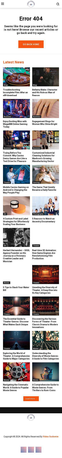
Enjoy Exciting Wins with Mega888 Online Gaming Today (15, 124)
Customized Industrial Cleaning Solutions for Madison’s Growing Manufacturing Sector (43, 157)
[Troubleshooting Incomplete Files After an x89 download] (16, 76)
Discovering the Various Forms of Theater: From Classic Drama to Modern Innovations (45, 323)
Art (5, 214)
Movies (6, 283)
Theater (7, 182)
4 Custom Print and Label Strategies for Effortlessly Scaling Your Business (16, 221)
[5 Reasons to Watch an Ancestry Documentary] (45, 205)
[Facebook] (23, 450)
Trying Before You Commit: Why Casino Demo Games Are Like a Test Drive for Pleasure (15, 157)
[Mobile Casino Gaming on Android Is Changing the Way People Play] (16, 174)
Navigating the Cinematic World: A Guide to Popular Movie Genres (16, 387)
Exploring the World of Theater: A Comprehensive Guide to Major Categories (16, 356)
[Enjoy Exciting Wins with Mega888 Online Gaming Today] (16, 108)
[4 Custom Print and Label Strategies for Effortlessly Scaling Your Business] (16, 205)
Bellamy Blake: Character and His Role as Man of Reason (44, 92)
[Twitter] (38, 450)
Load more (30, 398)
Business (7, 117)
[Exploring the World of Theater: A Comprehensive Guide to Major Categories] (16, 340)
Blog (6, 85)
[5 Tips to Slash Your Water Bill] (16, 274)
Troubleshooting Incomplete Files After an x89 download (15, 92)
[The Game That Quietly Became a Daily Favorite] (45, 174)
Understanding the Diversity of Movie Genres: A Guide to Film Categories (45, 356)
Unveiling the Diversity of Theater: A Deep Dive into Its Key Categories (44, 290)
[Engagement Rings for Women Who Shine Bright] (45, 108)
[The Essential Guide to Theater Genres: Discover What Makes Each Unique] (16, 306)
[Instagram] (31, 450)
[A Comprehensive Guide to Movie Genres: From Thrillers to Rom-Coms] (45, 371)
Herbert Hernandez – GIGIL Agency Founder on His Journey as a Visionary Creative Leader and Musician (16, 256)
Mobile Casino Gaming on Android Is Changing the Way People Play (16, 190)
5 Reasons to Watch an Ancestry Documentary (43, 220)
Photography (38, 214)
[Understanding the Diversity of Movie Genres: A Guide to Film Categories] (45, 340)
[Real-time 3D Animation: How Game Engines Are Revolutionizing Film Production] (45, 237)
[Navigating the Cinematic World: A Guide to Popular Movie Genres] (16, 371)
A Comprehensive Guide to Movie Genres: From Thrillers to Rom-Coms (45, 387)
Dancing (36, 182)
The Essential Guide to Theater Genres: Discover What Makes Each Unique (16, 322)
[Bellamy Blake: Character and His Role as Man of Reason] (45, 76)
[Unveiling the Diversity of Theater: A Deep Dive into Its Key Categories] (45, 274)
